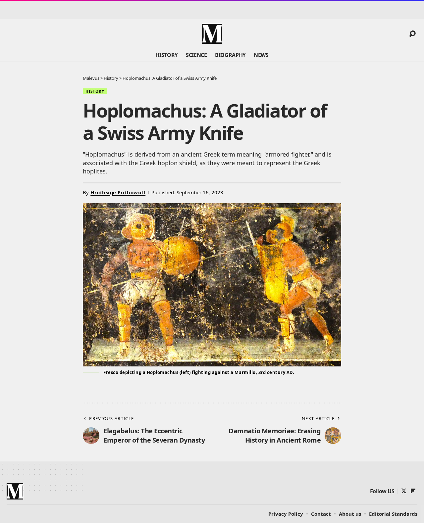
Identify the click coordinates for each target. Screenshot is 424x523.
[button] (412, 33)
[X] (403, 491)
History (94, 91)
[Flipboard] (413, 491)
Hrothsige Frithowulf (117, 192)
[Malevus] (212, 34)
